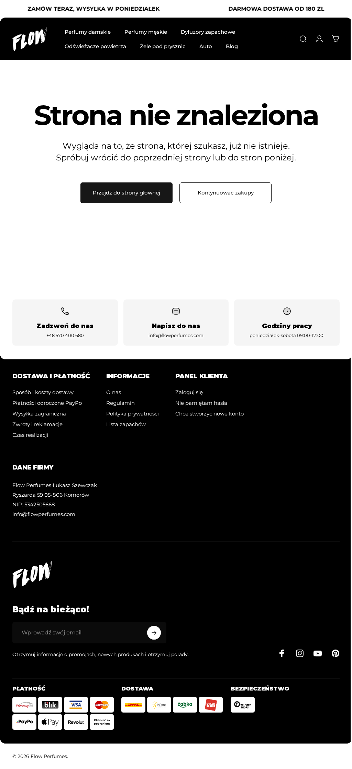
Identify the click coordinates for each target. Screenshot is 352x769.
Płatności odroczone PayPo (47, 403)
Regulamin (120, 403)
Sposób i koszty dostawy (43, 392)
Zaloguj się (189, 392)
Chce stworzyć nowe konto (209, 413)
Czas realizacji (30, 435)
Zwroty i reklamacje (37, 424)
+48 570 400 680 (65, 335)
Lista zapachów (126, 424)
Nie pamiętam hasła (201, 403)
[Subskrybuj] (154, 633)
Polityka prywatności (132, 413)
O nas (113, 392)
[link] (54, 485)
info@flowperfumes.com (176, 335)
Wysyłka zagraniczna (39, 413)
